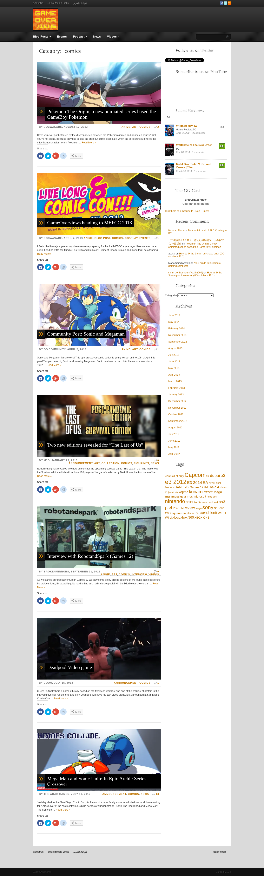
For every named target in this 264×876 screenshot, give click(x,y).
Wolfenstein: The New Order (194, 145)
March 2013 (175, 381)
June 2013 (174, 361)
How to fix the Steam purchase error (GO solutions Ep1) (195, 274)
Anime (126, 126)
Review (189, 508)
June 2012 (174, 440)
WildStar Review (186, 125)
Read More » (88, 142)
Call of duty (177, 476)
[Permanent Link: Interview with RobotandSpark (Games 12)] (99, 567)
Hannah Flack (176, 230)
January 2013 (176, 394)
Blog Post (102, 238)
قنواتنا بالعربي (80, 3)
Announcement (81, 463)
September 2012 (177, 421)
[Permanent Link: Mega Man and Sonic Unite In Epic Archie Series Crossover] (99, 790)
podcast (213, 502)
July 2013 (173, 354)
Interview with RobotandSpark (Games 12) (90, 556)
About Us (38, 3)
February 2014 (176, 328)
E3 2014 (194, 482)
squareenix (179, 513)
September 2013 (177, 341)
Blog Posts (42, 36)
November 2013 (177, 335)
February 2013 (176, 388)
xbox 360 (187, 517)
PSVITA (178, 508)
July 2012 (173, 434)
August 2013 (175, 348)
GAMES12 (181, 487)
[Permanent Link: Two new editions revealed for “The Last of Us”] (99, 456)
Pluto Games (198, 502)
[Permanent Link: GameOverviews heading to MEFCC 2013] (99, 234)
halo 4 (214, 487)
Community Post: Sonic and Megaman (86, 334)
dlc (207, 476)
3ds (167, 476)
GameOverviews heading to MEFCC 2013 (89, 222)
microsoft (199, 496)
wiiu (168, 517)
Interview (139, 574)
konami (196, 491)
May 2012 (173, 447)
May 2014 (173, 321)
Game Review (184, 129)
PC (195, 129)
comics (145, 126)
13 (157, 794)
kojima (183, 492)
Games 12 (196, 487)
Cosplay (131, 238)
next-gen (212, 496)
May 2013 (173, 368)
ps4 (168, 507)
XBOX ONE (201, 517)
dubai (215, 475)
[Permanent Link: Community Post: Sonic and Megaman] (99, 345)
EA (205, 482)
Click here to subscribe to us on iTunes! (187, 211)
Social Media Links (58, 3)
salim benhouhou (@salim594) (185, 272)
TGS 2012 (200, 513)
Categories (171, 295)
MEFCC (208, 492)
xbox (176, 517)
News (97, 36)
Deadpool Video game (69, 667)
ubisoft (211, 513)
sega (198, 508)
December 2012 (177, 401)
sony (207, 507)
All (168, 117)
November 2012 (177, 407)
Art (135, 126)
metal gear (179, 496)
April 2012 (174, 454)
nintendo (175, 501)
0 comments (198, 133)
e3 (222, 475)
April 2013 (174, 374)
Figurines (141, 463)
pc (188, 502)
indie (175, 492)
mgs (190, 496)
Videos (113, 36)
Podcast (80, 36)
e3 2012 (175, 481)
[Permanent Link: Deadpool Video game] (99, 678)
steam (190, 513)
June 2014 (174, 315)
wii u (222, 512)
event (212, 483)
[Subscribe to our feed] (229, 3)
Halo (206, 487)
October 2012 (176, 414)
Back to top (219, 851)
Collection (110, 463)
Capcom (195, 475)
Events (62, 36)
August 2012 (175, 427)
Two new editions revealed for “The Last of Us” (95, 445)
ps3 (222, 501)
